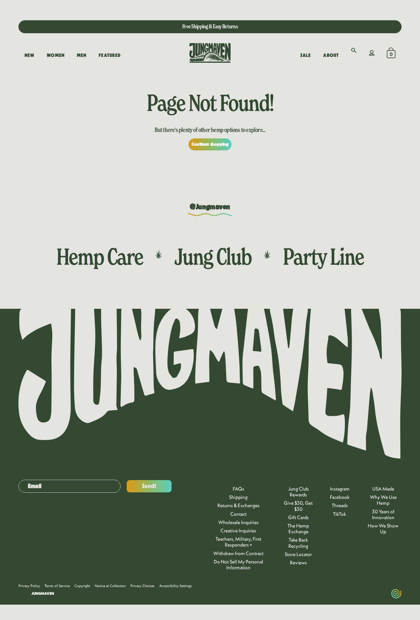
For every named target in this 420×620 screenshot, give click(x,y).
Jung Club (213, 256)
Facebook (340, 497)
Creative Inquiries (238, 530)
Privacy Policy (29, 585)
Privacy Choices (142, 585)
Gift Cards (298, 517)
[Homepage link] (210, 53)
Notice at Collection (110, 585)
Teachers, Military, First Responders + (238, 542)
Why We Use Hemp (383, 500)
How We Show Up (383, 529)
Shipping (238, 497)
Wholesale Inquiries (238, 522)
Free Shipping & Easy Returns (210, 26)
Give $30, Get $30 (298, 506)
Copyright (82, 585)
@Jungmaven (210, 207)
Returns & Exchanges (238, 505)
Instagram (340, 489)
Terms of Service (57, 585)
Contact (238, 514)
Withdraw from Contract (238, 553)
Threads (340, 505)
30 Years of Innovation (383, 514)
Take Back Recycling (298, 543)
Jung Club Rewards (298, 492)
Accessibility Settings (175, 585)
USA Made (383, 489)
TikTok (339, 514)
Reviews (298, 562)
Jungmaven (42, 593)
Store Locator (298, 554)
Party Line (323, 256)
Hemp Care (99, 256)
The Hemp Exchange (298, 529)
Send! (149, 486)
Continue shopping (210, 144)
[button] (354, 50)
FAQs (238, 489)
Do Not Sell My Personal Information (238, 564)
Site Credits (114, 593)
